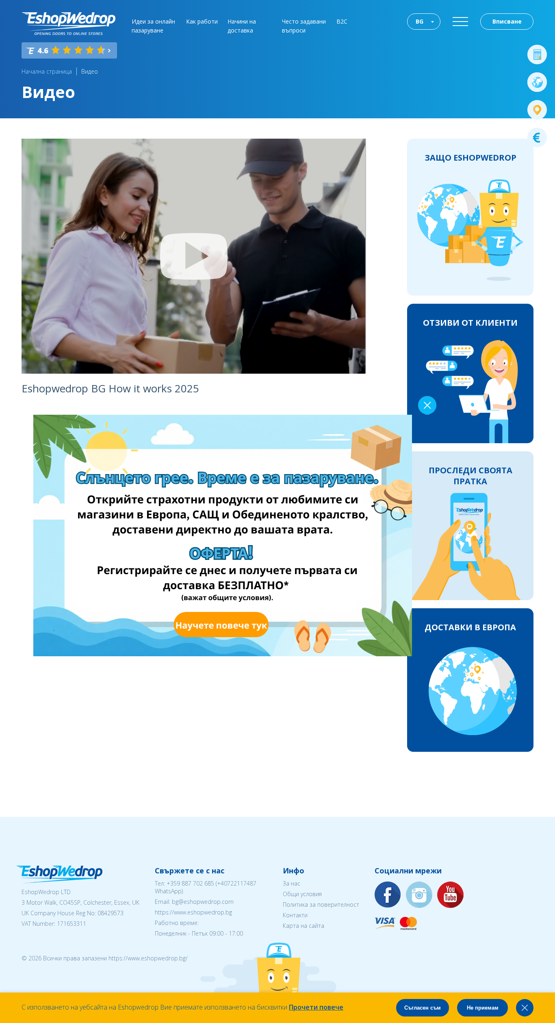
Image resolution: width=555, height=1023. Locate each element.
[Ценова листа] (537, 137)
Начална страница (47, 71)
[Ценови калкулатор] (537, 54)
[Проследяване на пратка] (537, 110)
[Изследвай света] (537, 82)
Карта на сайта (303, 925)
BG (419, 21)
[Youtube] (450, 895)
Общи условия (302, 894)
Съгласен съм (422, 1008)
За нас (291, 883)
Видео (89, 71)
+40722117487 (236, 883)
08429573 (111, 913)
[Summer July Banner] (16, 977)
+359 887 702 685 (190, 883)
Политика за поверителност (321, 904)
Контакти (295, 915)
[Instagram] (419, 895)
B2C (341, 21)
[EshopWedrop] (68, 23)
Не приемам (483, 1008)
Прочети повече (316, 1007)
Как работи (202, 21)
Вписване (507, 21)
